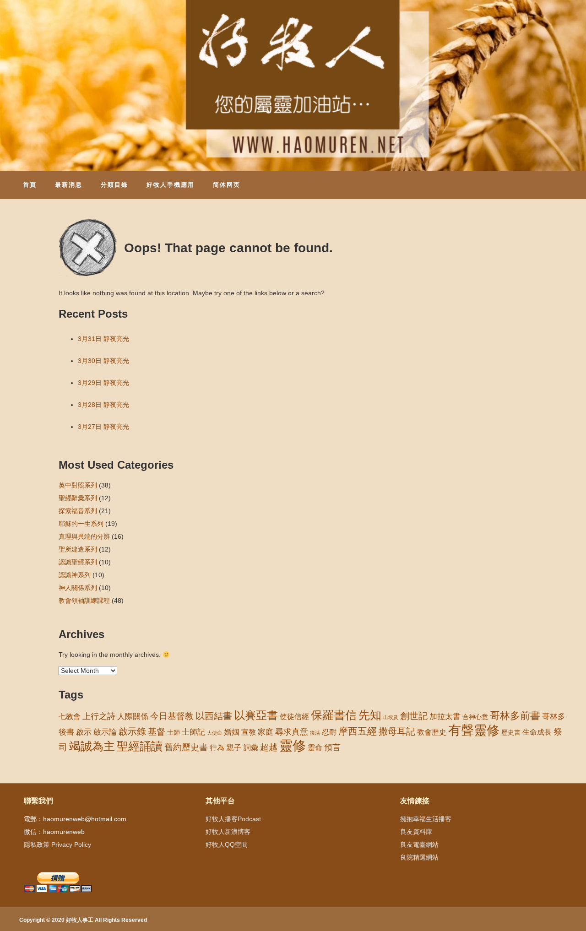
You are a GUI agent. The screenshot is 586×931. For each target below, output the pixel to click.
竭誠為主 (92, 746)
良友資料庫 (416, 831)
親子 (234, 747)
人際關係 (132, 716)
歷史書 (511, 732)
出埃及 (390, 717)
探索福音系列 (78, 510)
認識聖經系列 (78, 562)
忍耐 (329, 732)
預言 (332, 747)
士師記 (193, 732)
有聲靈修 (473, 730)
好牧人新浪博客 (228, 831)
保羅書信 (334, 715)
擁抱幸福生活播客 (425, 819)
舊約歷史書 (186, 747)
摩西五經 (357, 731)
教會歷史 (431, 732)
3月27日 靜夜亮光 (103, 426)
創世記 (414, 716)
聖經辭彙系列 (78, 498)
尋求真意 (291, 731)
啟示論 (105, 732)
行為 (217, 748)
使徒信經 (294, 716)
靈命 (315, 747)
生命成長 (537, 732)
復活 (315, 733)
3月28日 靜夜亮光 (103, 404)
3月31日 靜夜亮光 (103, 338)
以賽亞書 (256, 715)
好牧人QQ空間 (227, 844)
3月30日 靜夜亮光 (103, 360)
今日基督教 (172, 716)
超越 (268, 747)
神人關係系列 (78, 587)
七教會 (70, 716)
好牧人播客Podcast (233, 819)
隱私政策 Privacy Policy (57, 844)
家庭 (265, 732)
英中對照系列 (78, 485)
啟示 (84, 732)
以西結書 (213, 716)
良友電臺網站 (419, 844)
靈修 (292, 745)
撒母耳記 (397, 731)
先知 (369, 715)
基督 (156, 731)
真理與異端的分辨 (84, 536)
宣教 (248, 732)
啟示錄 (132, 731)
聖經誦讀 (140, 746)
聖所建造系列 (78, 549)
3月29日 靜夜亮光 (103, 382)
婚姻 (231, 732)
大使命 (214, 733)
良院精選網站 (419, 857)
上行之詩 (98, 716)
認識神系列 (75, 575)
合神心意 (475, 716)
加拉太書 (445, 716)
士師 (173, 732)
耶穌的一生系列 (81, 523)
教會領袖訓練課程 (84, 600)
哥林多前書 (515, 715)
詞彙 (251, 748)
